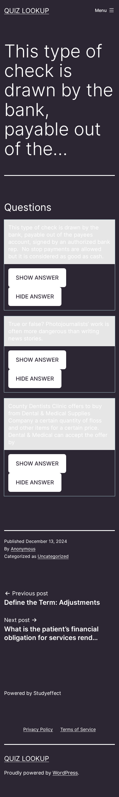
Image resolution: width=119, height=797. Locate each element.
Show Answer (37, 277)
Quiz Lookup (26, 11)
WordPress (65, 773)
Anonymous (23, 548)
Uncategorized (53, 556)
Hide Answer (35, 296)
